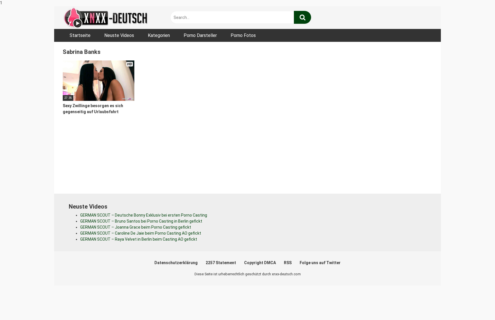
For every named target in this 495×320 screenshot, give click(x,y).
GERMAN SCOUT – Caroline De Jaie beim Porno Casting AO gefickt (140, 233)
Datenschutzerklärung (176, 262)
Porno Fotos (243, 35)
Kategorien (159, 35)
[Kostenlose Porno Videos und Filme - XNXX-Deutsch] (106, 17)
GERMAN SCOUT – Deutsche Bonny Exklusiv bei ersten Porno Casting (143, 215)
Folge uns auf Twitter (320, 262)
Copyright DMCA (260, 262)
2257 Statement (221, 262)
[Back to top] (476, 304)
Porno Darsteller (200, 35)
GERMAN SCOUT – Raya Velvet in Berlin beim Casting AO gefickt (138, 239)
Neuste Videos (119, 35)
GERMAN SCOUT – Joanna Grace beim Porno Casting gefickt (135, 227)
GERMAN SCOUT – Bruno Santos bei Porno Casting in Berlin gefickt (141, 221)
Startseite (80, 35)
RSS (288, 262)
